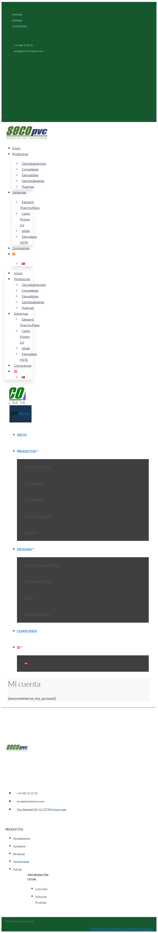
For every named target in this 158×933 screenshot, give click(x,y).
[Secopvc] (17, 402)
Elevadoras (34, 500)
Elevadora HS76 (28, 239)
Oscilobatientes (37, 467)
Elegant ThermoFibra (30, 205)
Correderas (34, 483)
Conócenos (20, 248)
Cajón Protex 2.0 (25, 219)
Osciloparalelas (38, 516)
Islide (29, 598)
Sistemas (19, 192)
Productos (20, 154)
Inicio (16, 148)
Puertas (28, 187)
